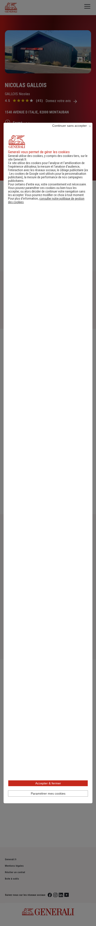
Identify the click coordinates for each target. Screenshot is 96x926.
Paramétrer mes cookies (48, 793)
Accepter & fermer (48, 783)
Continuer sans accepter (69, 125)
